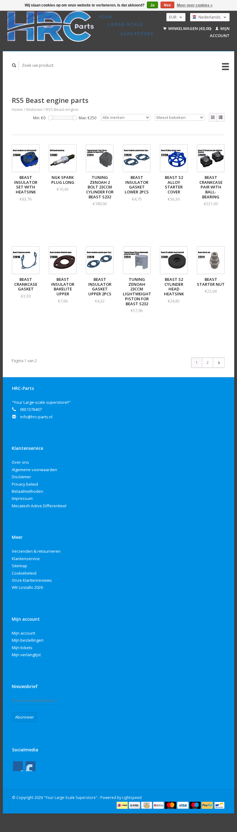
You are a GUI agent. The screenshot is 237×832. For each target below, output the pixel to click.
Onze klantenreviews (32, 580)
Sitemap (19, 565)
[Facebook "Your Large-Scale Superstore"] (18, 766)
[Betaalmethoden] (123, 805)
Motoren (34, 109)
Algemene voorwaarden (34, 469)
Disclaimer (21, 476)
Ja (152, 5)
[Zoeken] (14, 65)
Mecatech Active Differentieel (39, 506)
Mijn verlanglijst (26, 654)
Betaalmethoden (27, 491)
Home (17, 109)
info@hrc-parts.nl (36, 417)
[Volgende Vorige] (218, 363)
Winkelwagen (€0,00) (189, 28)
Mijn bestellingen (28, 640)
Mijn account (23, 633)
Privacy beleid (25, 484)
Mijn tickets (22, 647)
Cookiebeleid (24, 573)
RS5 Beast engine (62, 109)
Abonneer (24, 717)
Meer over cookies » (195, 5)
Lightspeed (132, 797)
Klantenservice (26, 558)
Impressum (22, 498)
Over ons (20, 462)
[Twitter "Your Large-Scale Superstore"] (30, 766)
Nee (167, 5)
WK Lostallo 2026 (27, 587)
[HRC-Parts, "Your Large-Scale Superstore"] (80, 26)
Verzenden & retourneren (36, 551)
